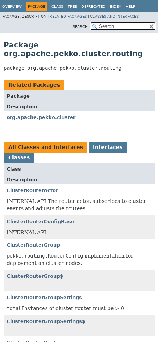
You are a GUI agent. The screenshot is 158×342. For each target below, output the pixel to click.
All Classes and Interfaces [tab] (45, 147)
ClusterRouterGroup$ (35, 276)
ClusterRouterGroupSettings (44, 297)
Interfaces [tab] (107, 147)
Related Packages (68, 16)
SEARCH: (81, 27)
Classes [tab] (19, 157)
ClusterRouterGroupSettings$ (46, 321)
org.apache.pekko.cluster (41, 117)
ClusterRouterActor (32, 190)
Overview (12, 6)
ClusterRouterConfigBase (40, 221)
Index (115, 6)
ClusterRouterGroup (33, 245)
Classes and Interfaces (114, 16)
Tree (72, 6)
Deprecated (93, 6)
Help (130, 6)
